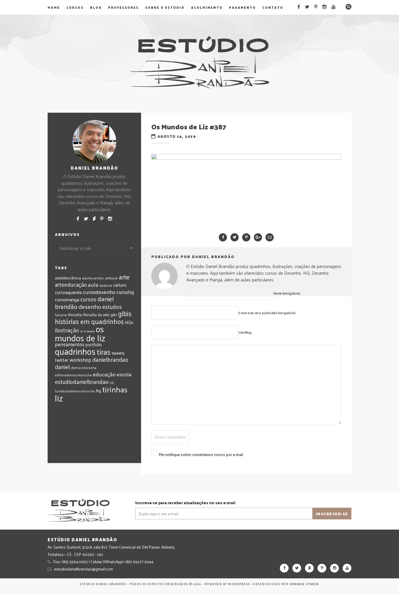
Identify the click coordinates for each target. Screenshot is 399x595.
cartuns (119, 285)
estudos (112, 307)
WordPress (239, 584)
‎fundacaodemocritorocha (75, 391)
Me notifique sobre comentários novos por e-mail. (201, 454)
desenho (90, 306)
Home (54, 7)
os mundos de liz (80, 333)
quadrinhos (75, 351)
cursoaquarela (68, 292)
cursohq (125, 292)
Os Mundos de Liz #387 (188, 126)
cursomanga (67, 299)
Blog (96, 7)
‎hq (98, 390)
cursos (88, 299)
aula (93, 284)
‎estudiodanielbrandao (82, 381)
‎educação (104, 374)
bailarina (106, 285)
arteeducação (71, 284)
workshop (80, 359)
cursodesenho (99, 292)
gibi (113, 314)
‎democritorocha (83, 367)
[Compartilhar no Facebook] (223, 237)
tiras (103, 352)
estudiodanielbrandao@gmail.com (83, 569)
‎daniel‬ (62, 366)
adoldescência (68, 277)
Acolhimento (207, 7)
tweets (118, 353)
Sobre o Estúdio (165, 7)
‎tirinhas (114, 389)
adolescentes (93, 278)
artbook (111, 278)
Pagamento (242, 7)
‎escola (124, 374)
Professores (123, 7)
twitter (61, 360)
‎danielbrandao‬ (110, 359)
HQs (129, 322)
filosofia (75, 314)
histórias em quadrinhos (89, 321)
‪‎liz (59, 398)
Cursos (75, 7)
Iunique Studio (304, 584)
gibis (124, 313)
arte (124, 277)
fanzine (61, 315)
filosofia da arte (96, 314)
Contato (272, 7)
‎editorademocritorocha (73, 375)
